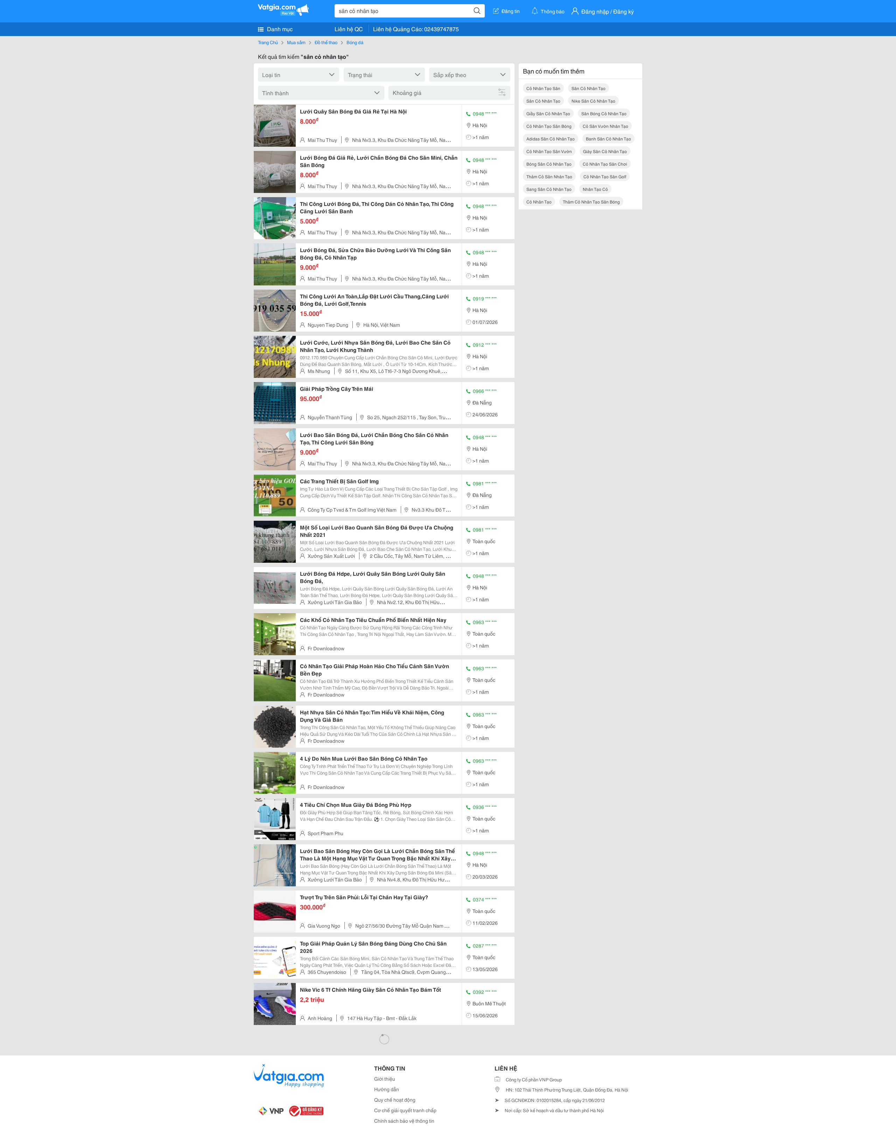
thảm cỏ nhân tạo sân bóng (591, 202)
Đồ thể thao (326, 42)
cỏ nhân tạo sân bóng (549, 126)
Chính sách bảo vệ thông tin (404, 1120)
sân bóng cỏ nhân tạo (603, 113)
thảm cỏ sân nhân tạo (549, 176)
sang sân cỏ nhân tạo (549, 189)
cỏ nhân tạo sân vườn (549, 151)
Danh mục (279, 29)
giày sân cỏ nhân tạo (605, 151)
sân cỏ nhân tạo (589, 88)
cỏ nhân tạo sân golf (604, 176)
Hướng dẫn (386, 1089)
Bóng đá (354, 42)
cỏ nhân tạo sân (543, 88)
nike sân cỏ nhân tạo (593, 101)
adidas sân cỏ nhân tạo (550, 138)
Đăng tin (511, 10)
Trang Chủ (268, 42)
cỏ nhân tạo (539, 202)
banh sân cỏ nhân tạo (608, 138)
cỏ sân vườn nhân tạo (605, 126)
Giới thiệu (384, 1078)
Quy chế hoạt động (394, 1099)
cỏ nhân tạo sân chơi (605, 164)
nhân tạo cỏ (595, 189)
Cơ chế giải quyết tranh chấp (405, 1110)
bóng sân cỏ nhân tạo (549, 164)
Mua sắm (296, 42)
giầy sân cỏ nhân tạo (548, 113)
